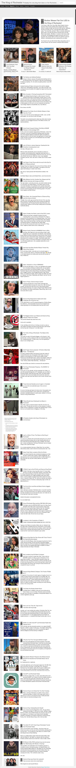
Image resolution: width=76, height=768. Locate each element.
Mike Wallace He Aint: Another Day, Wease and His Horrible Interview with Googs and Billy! (36, 180)
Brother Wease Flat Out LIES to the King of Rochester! (56, 21)
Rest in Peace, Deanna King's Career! (33, 282)
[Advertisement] (38, 12)
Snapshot (27, 6)
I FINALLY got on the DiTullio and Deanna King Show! (37, 469)
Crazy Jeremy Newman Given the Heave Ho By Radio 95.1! (46, 67)
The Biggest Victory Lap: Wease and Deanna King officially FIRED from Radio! (36, 316)
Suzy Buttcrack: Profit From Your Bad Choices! (12, 66)
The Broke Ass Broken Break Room (32, 588)
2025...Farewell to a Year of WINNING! (33, 264)
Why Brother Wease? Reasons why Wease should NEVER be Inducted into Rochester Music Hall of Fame (36, 658)
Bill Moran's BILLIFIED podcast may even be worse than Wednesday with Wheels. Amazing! (36, 743)
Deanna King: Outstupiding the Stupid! (33, 708)
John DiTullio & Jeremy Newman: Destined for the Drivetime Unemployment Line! (36, 146)
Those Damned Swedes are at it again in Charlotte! (36, 384)
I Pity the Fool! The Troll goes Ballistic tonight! (35, 640)
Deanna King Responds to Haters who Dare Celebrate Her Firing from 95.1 (34, 299)
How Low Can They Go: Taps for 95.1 (33, 605)
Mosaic (17, 6)
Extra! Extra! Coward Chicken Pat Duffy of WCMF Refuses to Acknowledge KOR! (36, 129)
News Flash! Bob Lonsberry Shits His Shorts (34, 452)
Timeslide (32, 6)
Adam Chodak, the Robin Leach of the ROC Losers (36, 213)
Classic (2, 6)
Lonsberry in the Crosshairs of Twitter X (33, 520)
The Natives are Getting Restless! (32, 77)
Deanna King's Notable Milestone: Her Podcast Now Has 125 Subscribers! (65, 67)
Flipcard (7, 6)
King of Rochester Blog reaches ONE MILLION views (37, 503)
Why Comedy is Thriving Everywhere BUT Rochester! (37, 94)
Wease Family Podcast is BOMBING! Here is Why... (36, 230)
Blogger (42, 767)
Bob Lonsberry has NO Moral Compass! (33, 554)
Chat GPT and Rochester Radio (31, 674)
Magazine (12, 6)
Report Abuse (46, 767)
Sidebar (22, 6)
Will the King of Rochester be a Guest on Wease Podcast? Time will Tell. (29, 67)
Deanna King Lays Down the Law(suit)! (33, 759)
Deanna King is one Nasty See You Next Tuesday (36, 691)
